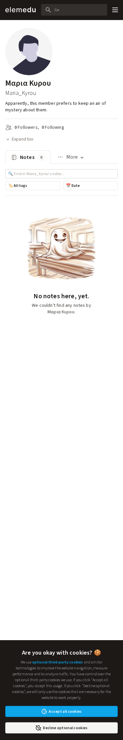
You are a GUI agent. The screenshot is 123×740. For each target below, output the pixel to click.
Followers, (26, 127)
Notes (31, 157)
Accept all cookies (65, 711)
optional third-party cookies (57, 662)
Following (53, 127)
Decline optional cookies (65, 727)
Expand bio (23, 139)
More (67, 158)
